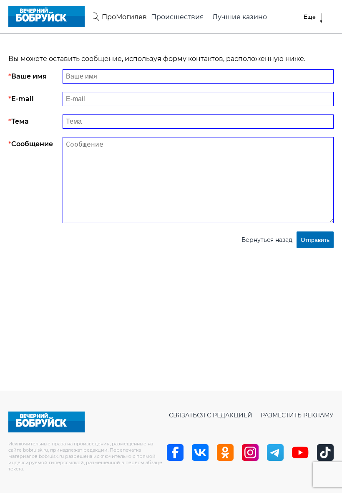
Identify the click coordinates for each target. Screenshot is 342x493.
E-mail (22, 99)
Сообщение (32, 144)
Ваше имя (29, 76)
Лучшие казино (239, 17)
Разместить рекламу (297, 415)
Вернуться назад (266, 240)
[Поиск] (95, 16)
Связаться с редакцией (210, 415)
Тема (20, 121)
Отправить (315, 239)
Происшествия (177, 17)
